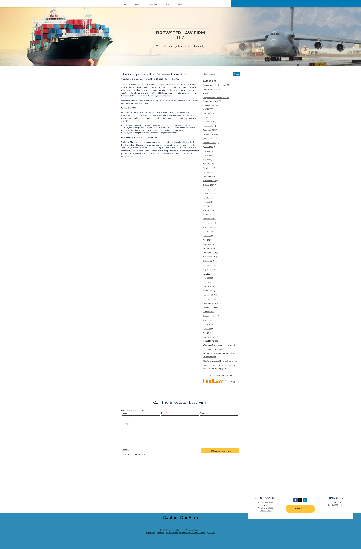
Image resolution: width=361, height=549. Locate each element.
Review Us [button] (300, 508)
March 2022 (207, 168)
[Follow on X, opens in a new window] (300, 500)
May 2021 (207, 206)
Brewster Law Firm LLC (141, 79)
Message (125, 424)
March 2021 (207, 214)
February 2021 (209, 219)
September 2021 (209, 189)
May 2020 (207, 240)
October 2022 (208, 138)
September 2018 (209, 316)
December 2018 (209, 303)
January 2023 (208, 126)
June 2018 (207, 329)
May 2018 (207, 333)
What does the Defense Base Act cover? (219, 345)
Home (124, 4)
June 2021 (207, 202)
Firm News (207, 93)
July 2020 (206, 231)
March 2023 (207, 117)
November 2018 (209, 307)
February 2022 (209, 172)
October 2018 (208, 312)
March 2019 (207, 290)
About (137, 4)
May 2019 (207, 282)
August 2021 (208, 193)
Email (164, 413)
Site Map (160, 533)
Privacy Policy (171, 533)
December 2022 (209, 130)
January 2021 (208, 223)
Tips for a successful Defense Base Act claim (221, 361)
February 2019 (209, 295)
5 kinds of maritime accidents (215, 349)
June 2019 (207, 278)
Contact (180, 4)
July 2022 (206, 151)
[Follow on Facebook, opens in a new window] (295, 500)
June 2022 (207, 155)
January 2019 (208, 299)
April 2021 (207, 210)
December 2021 (209, 176)
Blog (167, 4)
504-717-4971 (220, 5)
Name (124, 413)
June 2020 (207, 236)
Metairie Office (266, 511)
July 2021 (206, 197)
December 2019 (209, 252)
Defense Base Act (172, 79)
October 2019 (208, 261)
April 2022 (207, 164)
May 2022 (207, 159)
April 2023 (207, 113)
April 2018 (207, 337)
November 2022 (209, 134)
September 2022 (209, 143)
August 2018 (208, 320)
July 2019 (206, 274)
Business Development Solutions (192, 533)
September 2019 (209, 265)
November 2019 (209, 257)
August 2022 (208, 147)
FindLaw (211, 533)
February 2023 (209, 121)
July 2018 (206, 324)
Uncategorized (209, 105)
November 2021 (209, 181)
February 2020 (209, 248)
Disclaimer (125, 450)
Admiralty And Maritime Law (214, 85)
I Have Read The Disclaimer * (135, 455)
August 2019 (208, 269)
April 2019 (207, 286)
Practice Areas (152, 4)
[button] (359, 535)
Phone (202, 413)
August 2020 (208, 227)
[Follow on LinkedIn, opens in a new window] (305, 500)
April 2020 (207, 244)
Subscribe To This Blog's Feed (222, 375)
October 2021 (208, 185)
